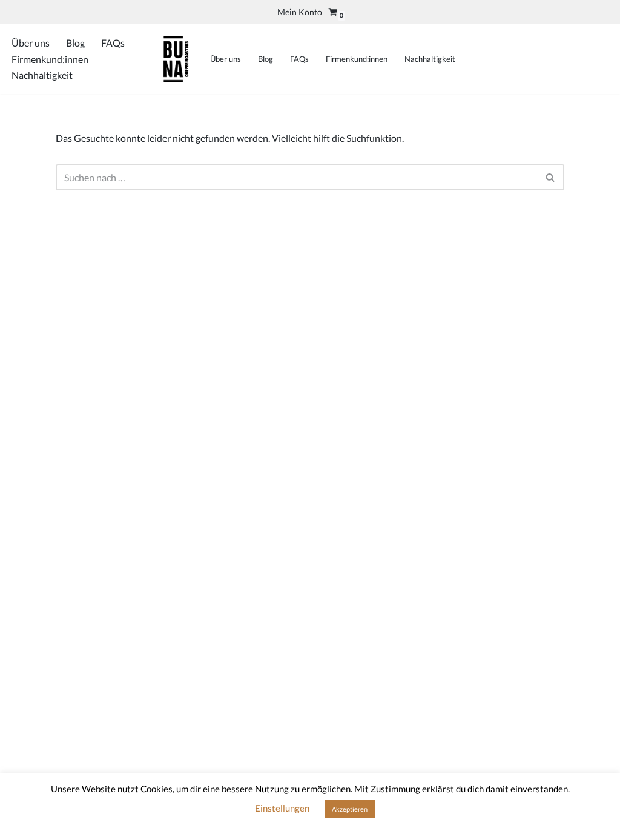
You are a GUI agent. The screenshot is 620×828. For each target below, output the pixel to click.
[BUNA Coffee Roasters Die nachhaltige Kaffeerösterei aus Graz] (176, 59)
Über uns (31, 42)
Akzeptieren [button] (350, 809)
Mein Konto (299, 12)
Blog (75, 42)
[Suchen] (550, 177)
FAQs (113, 42)
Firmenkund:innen (50, 59)
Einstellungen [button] (282, 808)
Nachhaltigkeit (42, 75)
